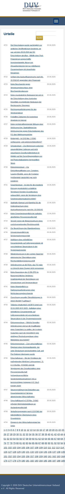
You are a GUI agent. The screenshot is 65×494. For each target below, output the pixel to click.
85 (33, 443)
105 (23, 447)
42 (55, 434)
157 (32, 456)
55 (17, 439)
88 (42, 443)
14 (34, 430)
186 (50, 461)
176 (5, 461)
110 (45, 447)
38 (42, 434)
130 (23, 452)
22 (59, 430)
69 (61, 439)
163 (58, 456)
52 (8, 439)
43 (58, 434)
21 (56, 430)
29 (14, 434)
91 (52, 443)
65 (49, 439)
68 (58, 439)
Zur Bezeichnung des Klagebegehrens (25, 228)
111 (49, 447)
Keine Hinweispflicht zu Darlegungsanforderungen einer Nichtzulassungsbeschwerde (23, 290)
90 (49, 443)
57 (24, 439)
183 (36, 461)
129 (19, 452)
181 (28, 461)
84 (30, 443)
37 (39, 434)
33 (27, 434)
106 (28, 447)
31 (20, 434)
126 (5, 452)
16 (40, 430)
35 (33, 434)
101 (5, 447)
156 (28, 456)
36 (36, 434)
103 (14, 447)
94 (61, 443)
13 (31, 430)
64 (46, 439)
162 (54, 456)
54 (14, 439)
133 (36, 452)
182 (32, 461)
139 (63, 452)
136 (50, 452)
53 (11, 439)
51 (5, 439)
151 (5, 456)
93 (58, 443)
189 (63, 461)
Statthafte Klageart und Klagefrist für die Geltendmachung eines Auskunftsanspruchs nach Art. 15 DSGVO (27, 206)
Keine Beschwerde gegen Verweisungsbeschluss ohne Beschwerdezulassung (21, 87)
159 (41, 456)
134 (41, 452)
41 (52, 434)
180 (23, 461)
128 (14, 452)
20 (53, 430)
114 (62, 447)
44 (61, 434)
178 (14, 461)
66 (52, 439)
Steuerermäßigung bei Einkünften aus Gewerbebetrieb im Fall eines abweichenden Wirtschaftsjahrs (25, 393)
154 (19, 456)
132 (32, 452)
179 (19, 461)
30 (17, 434)
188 (58, 461)
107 (32, 447)
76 (5, 443)
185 (45, 461)
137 (54, 452)
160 (45, 456)
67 (55, 439)
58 (27, 439)
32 (24, 434)
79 (14, 443)
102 (10, 447)
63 (42, 439)
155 (23, 456)
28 (11, 434)
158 (36, 456)
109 (41, 447)
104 (19, 447)
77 (8, 443)
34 (30, 434)
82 (24, 443)
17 (44, 430)
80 (17, 443)
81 (20, 443)
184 (41, 461)
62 (39, 439)
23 (63, 430)
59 (30, 439)
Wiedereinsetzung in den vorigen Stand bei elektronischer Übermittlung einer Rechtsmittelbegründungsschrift (27, 257)
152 (10, 456)
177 (10, 461)
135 (45, 452)
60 (33, 439)
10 (22, 430)
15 (37, 430)
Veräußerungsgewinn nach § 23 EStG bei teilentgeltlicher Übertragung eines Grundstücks (26, 414)
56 (20, 439)
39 (46, 434)
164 (63, 456)
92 (55, 443)
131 (28, 452)
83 (27, 443)
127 (10, 452)
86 (36, 443)
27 (8, 434)
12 (28, 430)
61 (36, 439)
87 (39, 443)
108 (36, 447)
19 (50, 430)
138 (58, 452)
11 (25, 430)
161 (50, 456)
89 (46, 443)
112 (53, 447)
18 (47, 430)
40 (49, 434)
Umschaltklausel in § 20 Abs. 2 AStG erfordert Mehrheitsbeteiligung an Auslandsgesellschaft (24, 404)
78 (11, 443)
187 (54, 461)
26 (5, 434)
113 (58, 447)
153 (14, 456)
